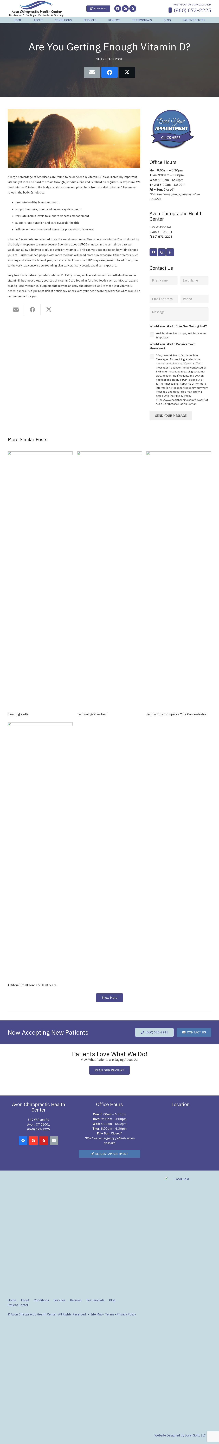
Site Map (97, 1314)
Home (12, 1300)
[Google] (125, 8)
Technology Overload (92, 714)
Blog (112, 1300)
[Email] (54, 1140)
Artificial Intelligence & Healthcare (32, 985)
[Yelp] (132, 8)
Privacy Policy (126, 1314)
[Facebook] (117, 8)
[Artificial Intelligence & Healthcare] (40, 850)
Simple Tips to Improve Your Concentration (177, 714)
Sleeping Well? (18, 714)
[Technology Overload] (109, 579)
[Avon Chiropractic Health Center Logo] (37, 9)
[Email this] (92, 72)
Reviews (76, 1300)
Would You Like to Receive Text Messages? (172, 346)
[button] (45, 20)
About (25, 1300)
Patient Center (18, 1305)
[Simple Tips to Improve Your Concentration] (178, 579)
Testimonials (95, 1300)
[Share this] (109, 72)
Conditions (41, 1300)
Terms (109, 1314)
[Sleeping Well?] (40, 579)
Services (59, 1300)
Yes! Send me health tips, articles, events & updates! (181, 335)
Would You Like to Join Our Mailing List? (178, 326)
